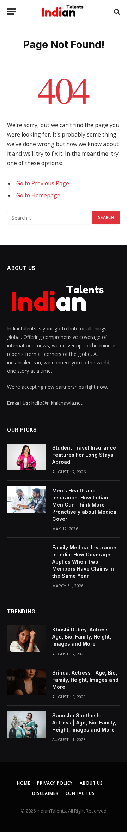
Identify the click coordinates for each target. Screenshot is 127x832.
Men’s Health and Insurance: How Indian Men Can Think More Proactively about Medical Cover (85, 504)
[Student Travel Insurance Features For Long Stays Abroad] (26, 457)
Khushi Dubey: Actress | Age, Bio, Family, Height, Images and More (82, 636)
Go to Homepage (38, 195)
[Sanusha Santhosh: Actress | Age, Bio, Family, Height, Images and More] (26, 724)
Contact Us (80, 793)
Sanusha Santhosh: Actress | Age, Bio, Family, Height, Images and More (84, 722)
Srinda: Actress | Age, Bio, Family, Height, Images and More (85, 680)
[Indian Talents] (63, 11)
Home (23, 783)
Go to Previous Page (42, 183)
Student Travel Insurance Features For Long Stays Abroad (84, 455)
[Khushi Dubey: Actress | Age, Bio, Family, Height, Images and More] (26, 638)
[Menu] (11, 11)
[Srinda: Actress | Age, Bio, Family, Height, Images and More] (26, 682)
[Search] (116, 11)
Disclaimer (45, 793)
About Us (91, 783)
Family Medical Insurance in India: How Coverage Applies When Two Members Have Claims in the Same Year (84, 561)
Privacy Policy (55, 783)
